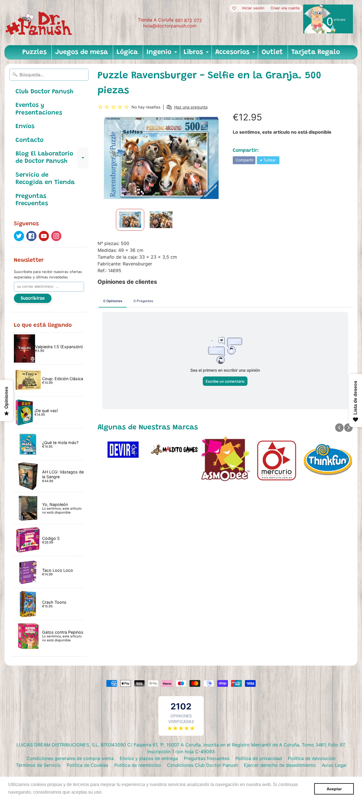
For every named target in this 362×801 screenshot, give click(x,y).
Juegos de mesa (81, 52)
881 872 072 (188, 20)
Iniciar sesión (253, 8)
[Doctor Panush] (40, 23)
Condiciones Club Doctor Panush (202, 765)
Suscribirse (33, 298)
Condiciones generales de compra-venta (70, 758)
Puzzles (34, 52)
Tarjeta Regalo (315, 52)
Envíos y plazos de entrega (149, 758)
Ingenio (162, 54)
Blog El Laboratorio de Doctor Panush (52, 158)
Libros (197, 54)
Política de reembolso (137, 765)
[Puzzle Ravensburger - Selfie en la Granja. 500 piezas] (130, 220)
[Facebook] (31, 236)
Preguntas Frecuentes (32, 200)
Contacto (30, 140)
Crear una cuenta (285, 8)
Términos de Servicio (38, 765)
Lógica (127, 52)
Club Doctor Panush (44, 92)
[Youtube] (44, 236)
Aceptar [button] (334, 789)
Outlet (272, 52)
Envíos (25, 127)
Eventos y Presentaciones (39, 109)
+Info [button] (108, 792)
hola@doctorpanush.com (170, 25)
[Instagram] (56, 236)
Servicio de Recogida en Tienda (45, 179)
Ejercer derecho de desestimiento (280, 765)
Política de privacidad (258, 758)
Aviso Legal (334, 765)
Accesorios (236, 54)
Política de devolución (311, 758)
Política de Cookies (87, 765)
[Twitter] (19, 236)
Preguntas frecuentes (206, 758)
